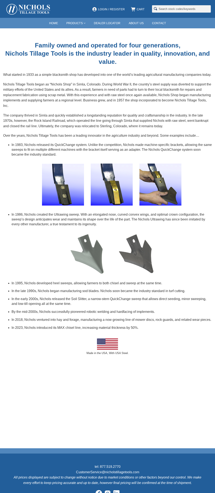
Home (53, 23)
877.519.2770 (110, 466)
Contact (159, 23)
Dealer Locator (107, 23)
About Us (136, 23)
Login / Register (111, 9)
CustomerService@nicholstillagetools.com (107, 472)
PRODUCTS (75, 23)
